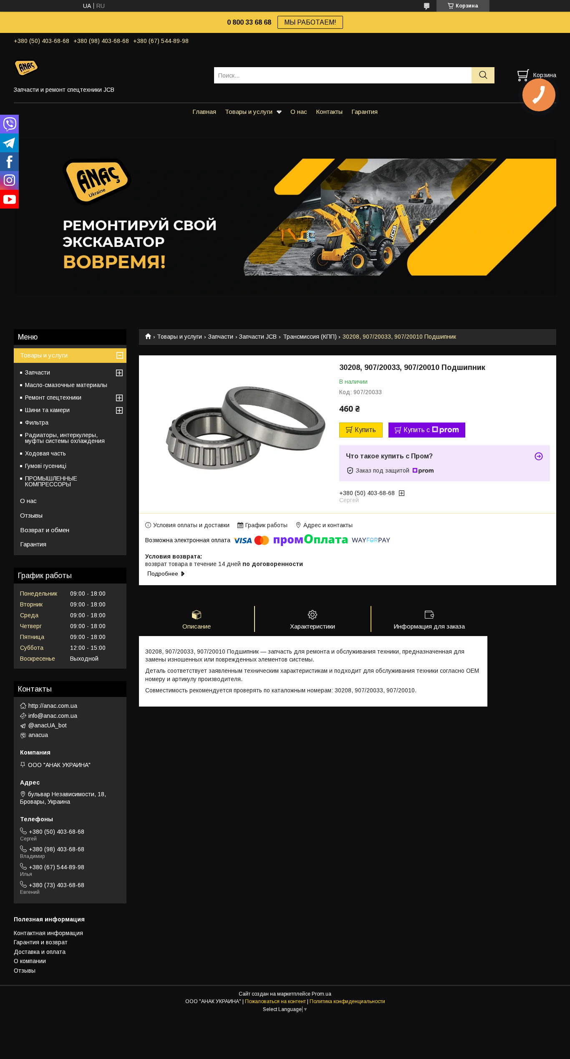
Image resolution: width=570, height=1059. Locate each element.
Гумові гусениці (45, 466)
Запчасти (220, 336)
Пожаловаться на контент (275, 1001)
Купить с (417, 429)
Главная (204, 111)
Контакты (329, 111)
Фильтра (36, 422)
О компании (30, 961)
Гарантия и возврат (41, 942)
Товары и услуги (248, 111)
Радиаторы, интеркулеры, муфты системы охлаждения (65, 438)
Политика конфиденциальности (347, 1001)
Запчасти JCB (258, 336)
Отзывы (31, 515)
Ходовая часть (45, 453)
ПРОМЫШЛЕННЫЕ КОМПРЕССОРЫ (51, 481)
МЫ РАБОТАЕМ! (310, 22)
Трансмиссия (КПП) (310, 336)
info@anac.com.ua (52, 715)
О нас (298, 111)
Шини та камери (47, 410)
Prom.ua (321, 994)
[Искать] (483, 75)
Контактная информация (48, 933)
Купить (365, 429)
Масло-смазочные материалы (66, 385)
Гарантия (364, 111)
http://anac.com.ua (52, 705)
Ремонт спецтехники (53, 397)
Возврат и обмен (44, 529)
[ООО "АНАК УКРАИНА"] (109, 67)
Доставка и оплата (40, 951)
